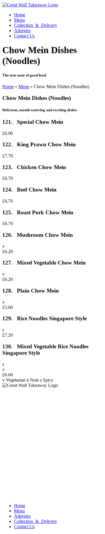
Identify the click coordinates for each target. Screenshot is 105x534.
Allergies (22, 30)
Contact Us (24, 35)
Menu (19, 20)
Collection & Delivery (35, 25)
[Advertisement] (52, 445)
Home (19, 14)
